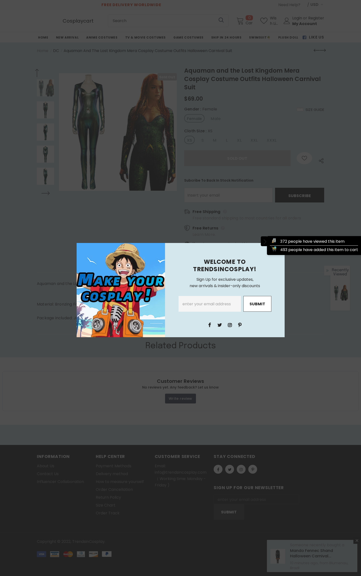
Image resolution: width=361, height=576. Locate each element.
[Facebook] (209, 324)
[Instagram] (230, 324)
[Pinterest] (240, 324)
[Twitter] (219, 324)
